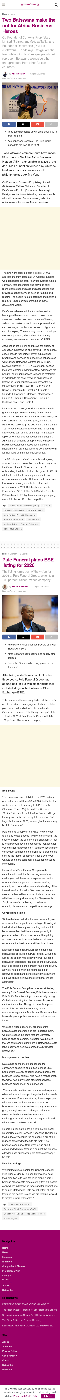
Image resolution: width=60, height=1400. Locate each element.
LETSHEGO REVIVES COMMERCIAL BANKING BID (27, 1325)
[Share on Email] (37, 124)
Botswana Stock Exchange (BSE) (20, 1209)
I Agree (48, 1396)
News (12, 14)
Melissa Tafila (10, 524)
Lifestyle (6, 1275)
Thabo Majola (10, 1218)
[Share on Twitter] (23, 124)
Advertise (7, 1346)
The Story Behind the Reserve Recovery (22, 1320)
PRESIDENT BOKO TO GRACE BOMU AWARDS (25, 1304)
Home (4, 14)
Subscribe (7, 1289)
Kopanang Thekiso (36, 1213)
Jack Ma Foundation (14, 519)
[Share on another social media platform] (51, 124)
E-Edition (7, 1261)
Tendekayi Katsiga (13, 528)
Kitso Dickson (18, 73)
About (5, 1341)
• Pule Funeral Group (20, 1204)
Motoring (6, 1279)
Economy (7, 1256)
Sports (5, 1285)
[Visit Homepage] (30, 5)
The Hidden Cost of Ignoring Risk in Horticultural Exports (29, 1309)
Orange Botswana (29, 524)
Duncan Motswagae (13, 1213)
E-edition (7, 1369)
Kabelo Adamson (20, 586)
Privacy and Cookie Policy (25, 1396)
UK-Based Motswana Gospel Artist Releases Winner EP (29, 1314)
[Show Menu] (3, 4)
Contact (6, 1360)
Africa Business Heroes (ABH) (24, 505)
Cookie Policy (9, 1355)
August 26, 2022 (37, 73)
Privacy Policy (9, 1351)
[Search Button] (56, 4)
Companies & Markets (19, 553)
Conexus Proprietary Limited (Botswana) (24, 510)
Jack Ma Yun (33, 519)
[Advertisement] (30, 238)
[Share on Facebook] (9, 124)
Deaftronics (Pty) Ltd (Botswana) (20, 514)
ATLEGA (46, 505)
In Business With (11, 1270)
